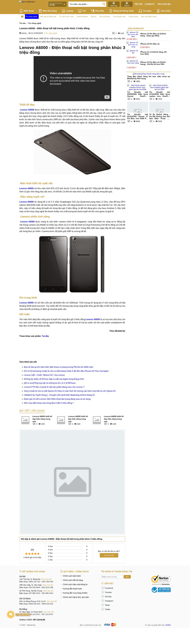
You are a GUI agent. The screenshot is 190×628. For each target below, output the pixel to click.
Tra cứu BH (164, 4)
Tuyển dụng (133, 16)
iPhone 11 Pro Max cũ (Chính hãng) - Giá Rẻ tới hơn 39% (153, 63)
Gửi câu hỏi (109, 555)
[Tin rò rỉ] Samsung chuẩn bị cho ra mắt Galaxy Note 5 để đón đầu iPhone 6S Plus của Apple (66, 371)
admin (24, 33)
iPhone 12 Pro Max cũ (149, 44)
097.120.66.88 (39, 620)
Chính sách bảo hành (72, 576)
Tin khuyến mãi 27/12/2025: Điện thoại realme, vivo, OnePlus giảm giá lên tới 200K (159, 95)
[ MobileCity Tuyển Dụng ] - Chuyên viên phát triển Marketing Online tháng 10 (59, 395)
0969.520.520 (34, 604)
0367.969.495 (47, 582)
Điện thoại (29, 11)
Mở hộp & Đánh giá (48, 16)
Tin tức (138, 4)
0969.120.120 (34, 582)
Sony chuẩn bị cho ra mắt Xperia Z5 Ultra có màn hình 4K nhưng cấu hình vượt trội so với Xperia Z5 (70, 391)
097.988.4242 (34, 593)
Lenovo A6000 (26, 188)
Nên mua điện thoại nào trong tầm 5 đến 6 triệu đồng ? (49, 403)
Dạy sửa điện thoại (149, 16)
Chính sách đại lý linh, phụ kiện (76, 597)
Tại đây (45, 336)
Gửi (127, 577)
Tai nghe (147, 11)
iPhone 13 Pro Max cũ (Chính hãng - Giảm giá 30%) (153, 35)
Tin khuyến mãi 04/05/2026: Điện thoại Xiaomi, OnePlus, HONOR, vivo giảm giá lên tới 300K (137, 96)
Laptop (69, 11)
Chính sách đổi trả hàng (73, 580)
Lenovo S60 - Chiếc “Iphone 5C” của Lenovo (44, 375)
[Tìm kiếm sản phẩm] (104, 4)
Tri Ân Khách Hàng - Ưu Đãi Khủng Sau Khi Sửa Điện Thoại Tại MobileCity (159, 117)
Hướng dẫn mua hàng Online (75, 593)
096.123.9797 (34, 614)
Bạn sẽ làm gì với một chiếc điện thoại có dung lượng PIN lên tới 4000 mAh (58, 367)
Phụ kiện (99, 11)
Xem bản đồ (47, 579)
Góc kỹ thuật (104, 16)
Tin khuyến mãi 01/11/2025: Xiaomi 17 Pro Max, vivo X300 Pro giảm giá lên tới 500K (137, 117)
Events (149, 4)
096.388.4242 (47, 593)
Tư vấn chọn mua (66, 16)
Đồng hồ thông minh (123, 11)
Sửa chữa (166, 11)
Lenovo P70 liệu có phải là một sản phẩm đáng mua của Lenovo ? (54, 387)
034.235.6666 (34, 587)
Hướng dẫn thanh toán (72, 589)
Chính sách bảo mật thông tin (75, 584)
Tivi (84, 11)
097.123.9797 (47, 614)
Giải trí (93, 16)
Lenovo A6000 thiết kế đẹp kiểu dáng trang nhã (42, 419)
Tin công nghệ (31, 16)
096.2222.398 (47, 587)
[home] (22, 16)
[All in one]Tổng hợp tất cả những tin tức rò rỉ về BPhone (50, 383)
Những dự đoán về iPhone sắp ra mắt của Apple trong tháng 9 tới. (54, 379)
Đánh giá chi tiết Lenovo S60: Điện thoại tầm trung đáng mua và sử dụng (57, 399)
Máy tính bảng (50, 11)
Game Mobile (82, 16)
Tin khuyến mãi (119, 16)
